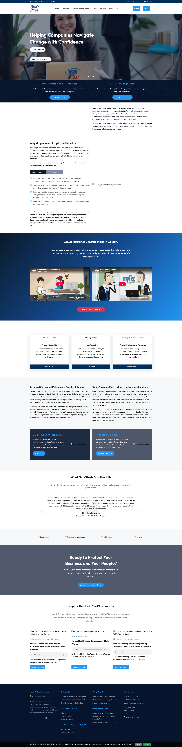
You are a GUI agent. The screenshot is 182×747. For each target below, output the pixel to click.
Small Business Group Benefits (103, 697)
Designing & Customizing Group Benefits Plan (104, 717)
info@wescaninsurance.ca (133, 1)
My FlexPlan (65, 730)
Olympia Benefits (67, 733)
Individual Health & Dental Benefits (74, 697)
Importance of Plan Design (102, 713)
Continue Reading (37, 667)
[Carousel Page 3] (93, 76)
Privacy (103, 8)
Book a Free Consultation (92, 585)
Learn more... (49, 367)
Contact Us (113, 8)
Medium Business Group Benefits (104, 700)
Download (58, 97)
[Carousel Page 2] (91, 76)
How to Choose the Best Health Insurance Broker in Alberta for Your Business (47, 646)
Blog (95, 8)
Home (57, 8)
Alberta (64, 713)
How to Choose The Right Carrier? (105, 722)
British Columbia (67, 719)
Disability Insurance (99, 703)
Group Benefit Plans (81, 8)
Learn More (151, 63)
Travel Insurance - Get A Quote (73, 703)
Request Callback (105, 453)
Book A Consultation (90, 309)
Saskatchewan (66, 716)
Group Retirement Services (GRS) (73, 700)
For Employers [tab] (37, 172)
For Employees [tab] (54, 172)
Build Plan (39, 453)
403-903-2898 (148, 1)
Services (65, 8)
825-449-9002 (129, 710)
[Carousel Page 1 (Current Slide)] (88, 76)
